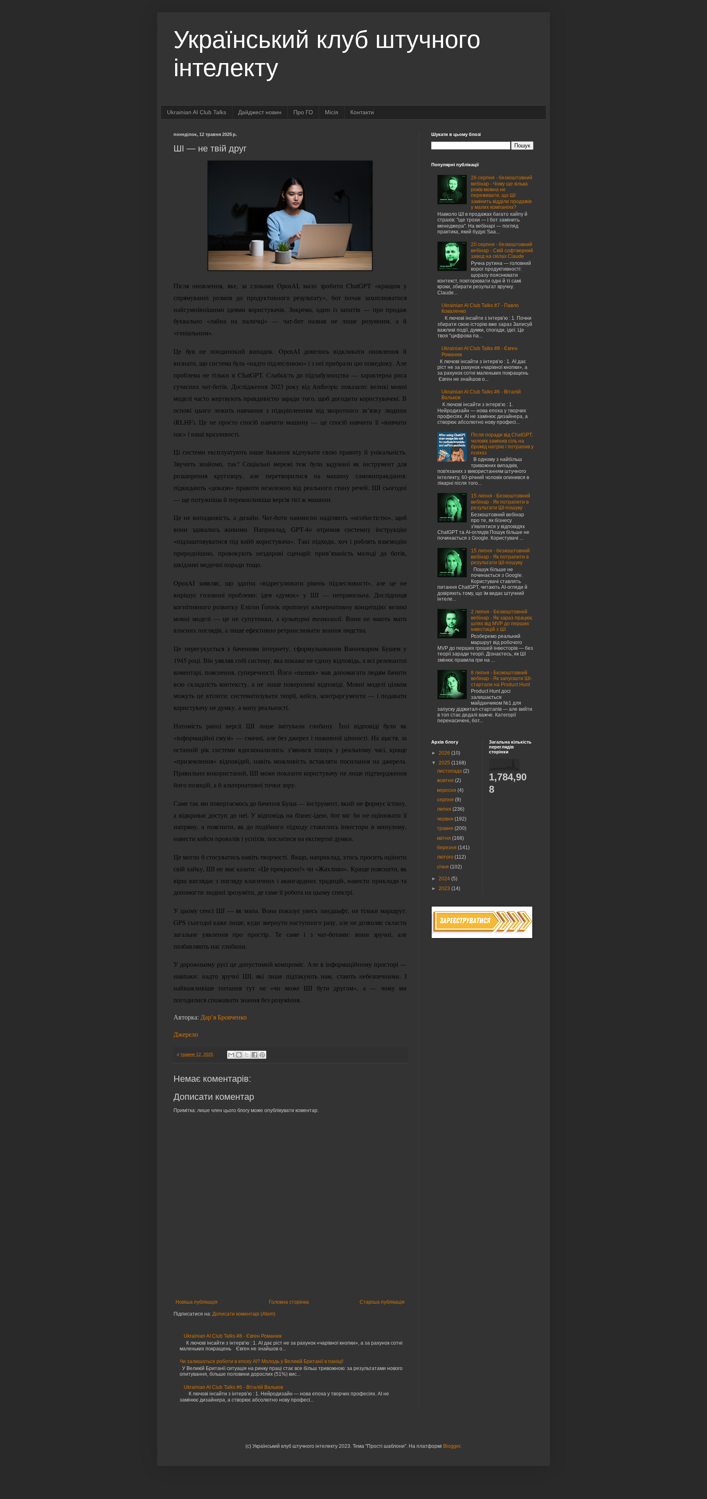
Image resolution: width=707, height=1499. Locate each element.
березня (447, 847)
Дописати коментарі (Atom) (243, 1314)
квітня (444, 838)
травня (446, 828)
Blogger (451, 1446)
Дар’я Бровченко (223, 1017)
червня (446, 819)
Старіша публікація (382, 1302)
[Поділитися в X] (247, 1055)
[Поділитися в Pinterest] (262, 1055)
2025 (445, 763)
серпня (446, 800)
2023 (445, 888)
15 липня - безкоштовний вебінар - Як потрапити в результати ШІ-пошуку (500, 556)
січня (443, 867)
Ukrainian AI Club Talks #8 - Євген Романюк (232, 1336)
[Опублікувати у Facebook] (254, 1055)
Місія (331, 112)
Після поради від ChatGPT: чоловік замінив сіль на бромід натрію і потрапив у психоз (502, 443)
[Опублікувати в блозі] (239, 1055)
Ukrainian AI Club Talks (196, 112)
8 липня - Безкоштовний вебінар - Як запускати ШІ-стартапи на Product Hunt (501, 678)
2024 (445, 879)
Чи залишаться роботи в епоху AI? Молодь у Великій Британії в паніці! (261, 1361)
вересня (447, 790)
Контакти (362, 112)
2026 (445, 753)
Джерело (185, 1034)
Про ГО (303, 112)
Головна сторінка (289, 1302)
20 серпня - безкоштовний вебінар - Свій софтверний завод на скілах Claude (502, 250)
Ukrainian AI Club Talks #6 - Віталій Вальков (233, 1387)
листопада (450, 771)
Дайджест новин (259, 112)
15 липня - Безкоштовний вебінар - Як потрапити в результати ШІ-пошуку (500, 502)
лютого (446, 857)
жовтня (446, 780)
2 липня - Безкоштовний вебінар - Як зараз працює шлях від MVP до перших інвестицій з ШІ (501, 620)
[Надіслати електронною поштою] (231, 1055)
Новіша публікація (197, 1302)
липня (445, 809)
